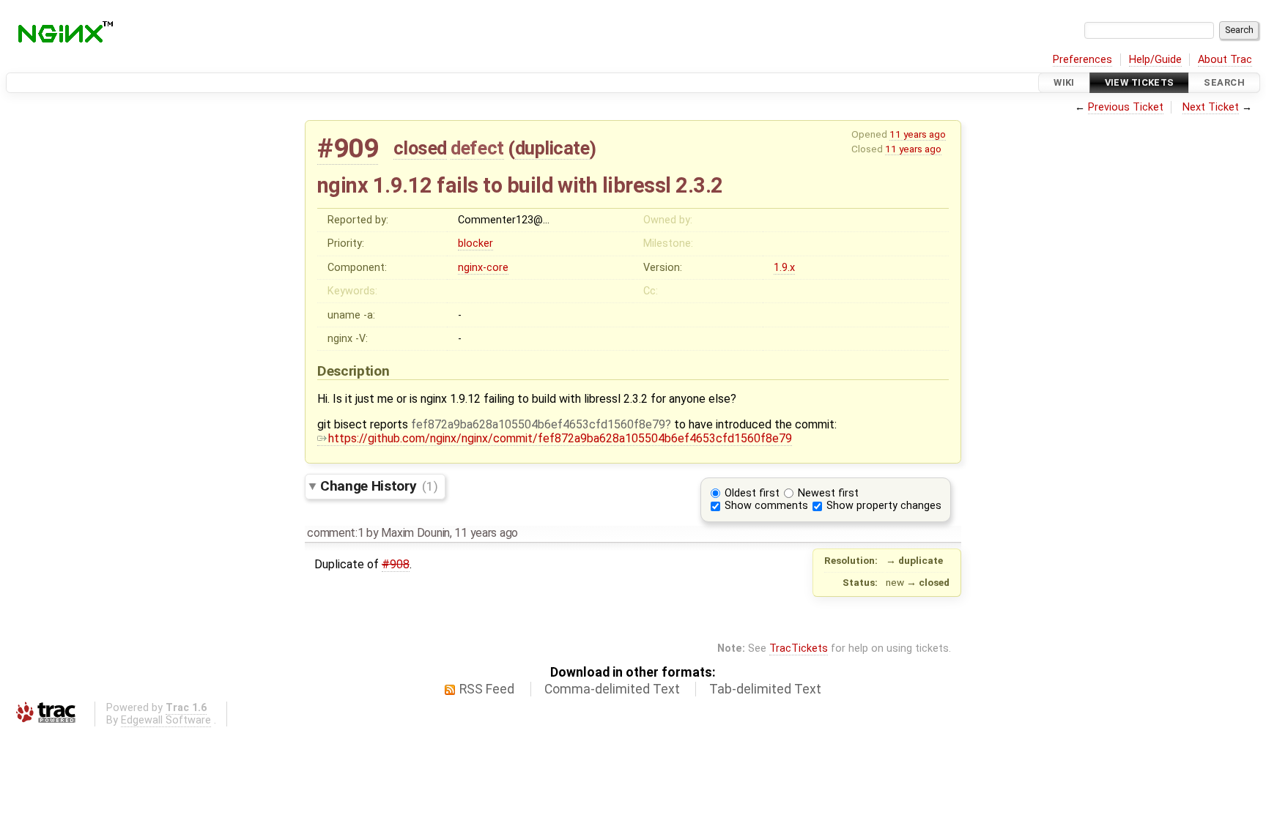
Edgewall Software (166, 720)
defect (477, 148)
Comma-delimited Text (612, 689)
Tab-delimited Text (765, 689)
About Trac (1225, 59)
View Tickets (1139, 82)
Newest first (828, 493)
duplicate (552, 148)
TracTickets (798, 648)
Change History (378, 485)
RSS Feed (486, 689)
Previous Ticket (1125, 107)
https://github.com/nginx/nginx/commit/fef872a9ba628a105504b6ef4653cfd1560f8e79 (560, 438)
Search (1224, 82)
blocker (475, 243)
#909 (347, 148)
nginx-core (483, 267)
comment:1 (335, 533)
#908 (396, 564)
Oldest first (752, 493)
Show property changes (883, 505)
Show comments (766, 505)
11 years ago (917, 134)
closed (420, 148)
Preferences (1082, 59)
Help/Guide (1155, 59)
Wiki (1064, 82)
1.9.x (784, 267)
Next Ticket (1210, 107)
